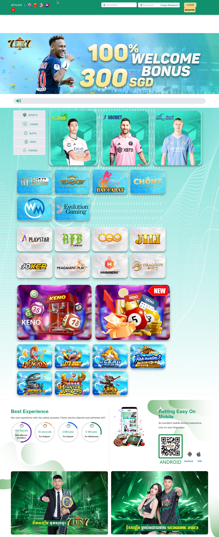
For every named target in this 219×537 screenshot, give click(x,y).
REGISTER (190, 9)
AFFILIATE (16, 5)
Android (188, 457)
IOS (200, 457)
